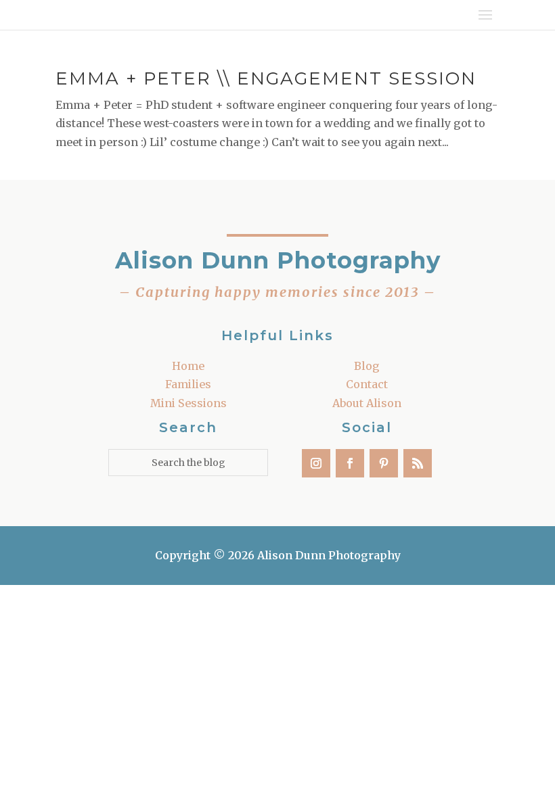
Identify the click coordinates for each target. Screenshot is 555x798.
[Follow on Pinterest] (384, 463)
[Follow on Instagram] (316, 463)
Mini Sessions (188, 403)
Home (188, 366)
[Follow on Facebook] (350, 463)
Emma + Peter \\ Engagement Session (266, 78)
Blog (367, 366)
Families (188, 384)
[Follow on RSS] (417, 463)
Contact (367, 384)
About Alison (366, 403)
